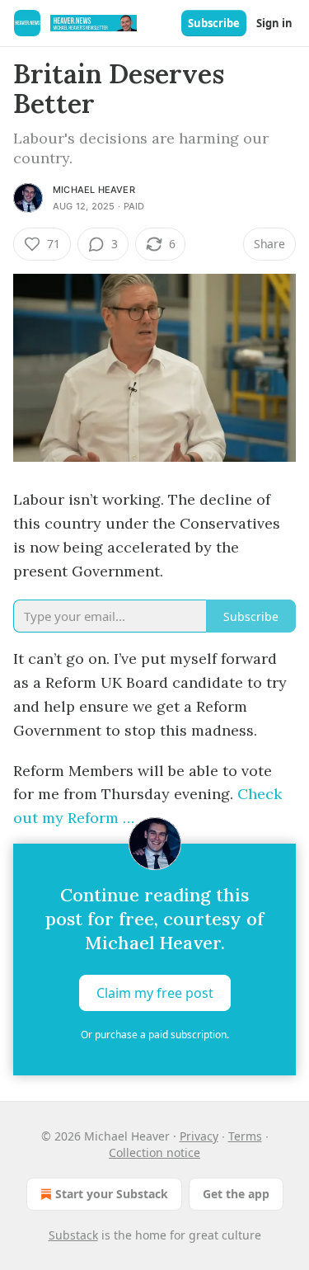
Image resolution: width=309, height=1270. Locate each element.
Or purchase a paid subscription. (155, 1035)
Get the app (236, 1194)
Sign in (274, 23)
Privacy (199, 1136)
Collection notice (154, 1152)
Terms (245, 1136)
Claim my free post (154, 993)
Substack (73, 1235)
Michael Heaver (94, 189)
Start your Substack (111, 1194)
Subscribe (214, 23)
